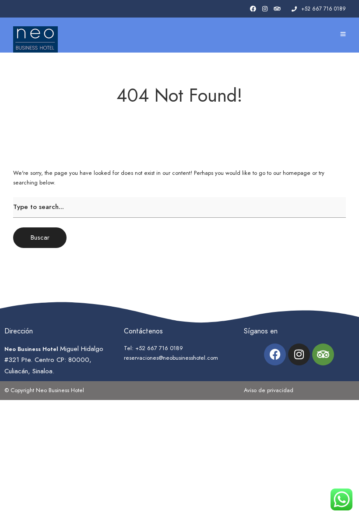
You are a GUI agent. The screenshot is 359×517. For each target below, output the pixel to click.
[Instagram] (264, 9)
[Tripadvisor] (277, 9)
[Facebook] (275, 354)
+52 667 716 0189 (323, 9)
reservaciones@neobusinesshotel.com (171, 358)
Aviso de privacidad (268, 390)
